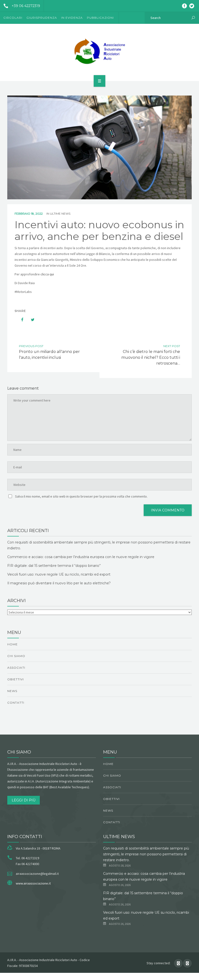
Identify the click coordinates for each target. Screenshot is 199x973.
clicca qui (47, 274)
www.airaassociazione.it (33, 883)
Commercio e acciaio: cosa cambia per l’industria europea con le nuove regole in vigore (80, 557)
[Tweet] (30, 319)
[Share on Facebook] (20, 319)
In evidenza (72, 17)
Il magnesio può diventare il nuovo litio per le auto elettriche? (59, 583)
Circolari (12, 17)
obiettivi (15, 679)
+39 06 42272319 (26, 6)
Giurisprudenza (41, 17)
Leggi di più (23, 800)
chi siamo (16, 656)
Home (12, 644)
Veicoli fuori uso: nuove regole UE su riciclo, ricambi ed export (58, 574)
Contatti (15, 702)
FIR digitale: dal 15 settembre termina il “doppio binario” (54, 565)
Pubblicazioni (100, 17)
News (12, 691)
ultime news (60, 213)
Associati (16, 667)
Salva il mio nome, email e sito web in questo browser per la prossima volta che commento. (81, 496)
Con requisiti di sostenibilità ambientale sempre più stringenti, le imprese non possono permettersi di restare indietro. (146, 854)
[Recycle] (99, 51)
